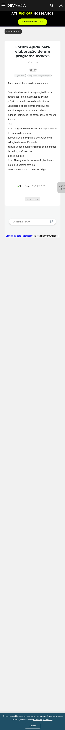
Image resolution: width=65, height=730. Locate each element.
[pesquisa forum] (52, 222)
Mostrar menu (13, 31)
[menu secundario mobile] (4, 5)
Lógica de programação (39, 75)
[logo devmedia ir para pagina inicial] (17, 5)
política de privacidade (42, 719)
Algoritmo (19, 75)
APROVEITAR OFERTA (32, 21)
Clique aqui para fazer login (19, 236)
